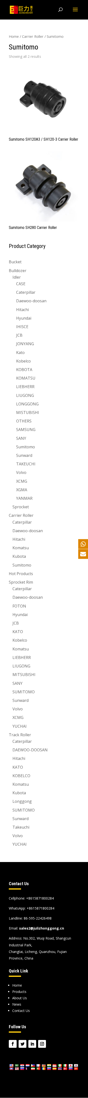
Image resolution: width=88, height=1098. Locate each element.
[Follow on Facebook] (13, 1044)
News (16, 1004)
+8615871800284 (40, 908)
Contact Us (21, 1010)
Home (14, 36)
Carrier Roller (33, 36)
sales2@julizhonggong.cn (41, 928)
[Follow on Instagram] (42, 1044)
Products (19, 991)
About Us (19, 998)
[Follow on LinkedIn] (32, 1044)
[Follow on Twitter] (22, 1044)
